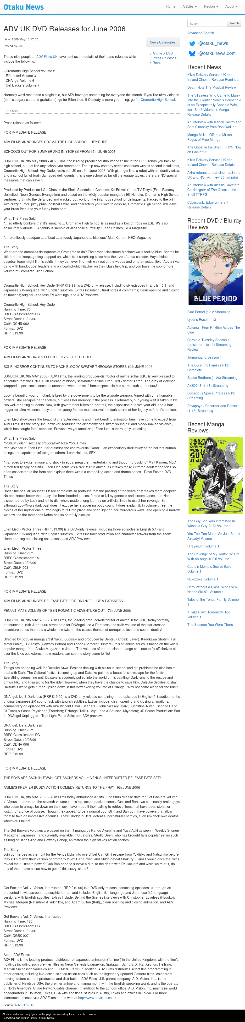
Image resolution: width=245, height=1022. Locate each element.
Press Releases (164, 57)
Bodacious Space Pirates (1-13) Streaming (211, 395)
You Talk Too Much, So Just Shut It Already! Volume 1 (213, 536)
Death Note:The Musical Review (211, 87)
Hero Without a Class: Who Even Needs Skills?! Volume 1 (212, 589)
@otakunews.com (217, 52)
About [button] (230, 6)
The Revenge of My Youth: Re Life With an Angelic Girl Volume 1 (213, 556)
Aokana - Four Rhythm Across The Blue (213, 329)
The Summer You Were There (210, 624)
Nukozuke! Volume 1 (202, 579)
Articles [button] (189, 6)
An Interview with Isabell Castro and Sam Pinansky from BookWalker (214, 124)
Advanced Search (200, 32)
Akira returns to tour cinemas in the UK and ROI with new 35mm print (213, 175)
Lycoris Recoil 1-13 (201, 319)
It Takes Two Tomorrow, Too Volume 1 (208, 614)
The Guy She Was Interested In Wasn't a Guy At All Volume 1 (211, 523)
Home (170, 6)
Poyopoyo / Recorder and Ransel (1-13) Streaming (212, 408)
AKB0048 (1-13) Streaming (207, 385)
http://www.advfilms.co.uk (97, 997)
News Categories (163, 42)
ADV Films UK (46, 56)
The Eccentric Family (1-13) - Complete (209, 367)
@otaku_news (213, 42)
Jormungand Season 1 (204, 357)
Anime (157, 53)
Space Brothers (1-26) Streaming (212, 377)
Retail (157, 62)
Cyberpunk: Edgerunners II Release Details (207, 204)
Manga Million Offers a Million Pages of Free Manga (209, 137)
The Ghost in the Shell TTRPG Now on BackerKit (214, 149)
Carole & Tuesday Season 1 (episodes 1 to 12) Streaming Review (209, 344)
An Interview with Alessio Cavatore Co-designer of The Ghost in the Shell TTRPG (213, 189)
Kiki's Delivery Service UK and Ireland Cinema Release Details (211, 162)
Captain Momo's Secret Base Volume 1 (209, 569)
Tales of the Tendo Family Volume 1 (213, 602)
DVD (169, 53)
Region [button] (210, 6)
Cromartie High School (158, 99)
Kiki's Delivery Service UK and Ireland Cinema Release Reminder (213, 77)
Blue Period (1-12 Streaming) (209, 311)
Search (234, 23)
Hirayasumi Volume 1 (203, 546)
